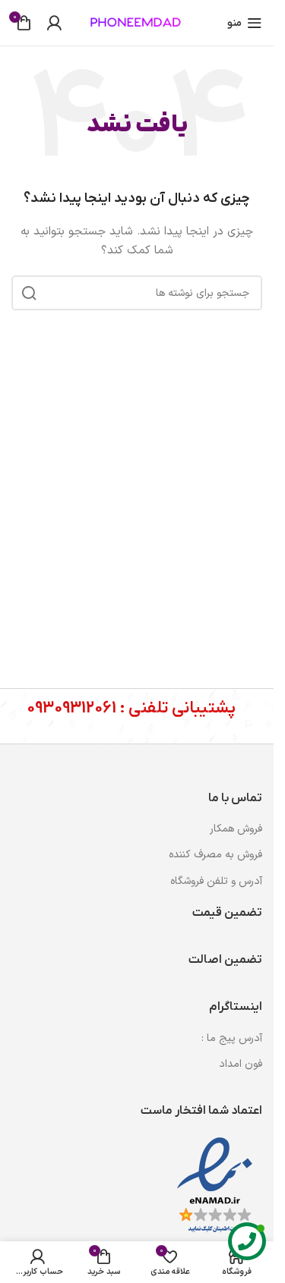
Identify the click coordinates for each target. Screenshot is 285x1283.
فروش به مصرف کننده (215, 855)
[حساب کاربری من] (54, 23)
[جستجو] (28, 292)
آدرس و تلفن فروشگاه (216, 881)
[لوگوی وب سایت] (137, 22)
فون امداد (240, 1064)
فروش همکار (236, 829)
